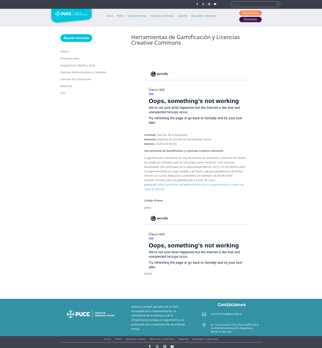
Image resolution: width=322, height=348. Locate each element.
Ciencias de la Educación (75, 79)
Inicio (109, 16)
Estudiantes (250, 13)
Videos (64, 51)
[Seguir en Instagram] (209, 4)
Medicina (66, 86)
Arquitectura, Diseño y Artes (77, 65)
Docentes (250, 19)
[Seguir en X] (203, 4)
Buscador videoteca (203, 16)
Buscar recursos (76, 38)
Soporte (182, 16)
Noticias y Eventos (162, 16)
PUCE (120, 16)
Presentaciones (69, 58)
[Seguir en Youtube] (215, 4)
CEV (62, 93)
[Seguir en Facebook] (197, 4)
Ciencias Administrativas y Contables (83, 72)
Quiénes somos (137, 16)
